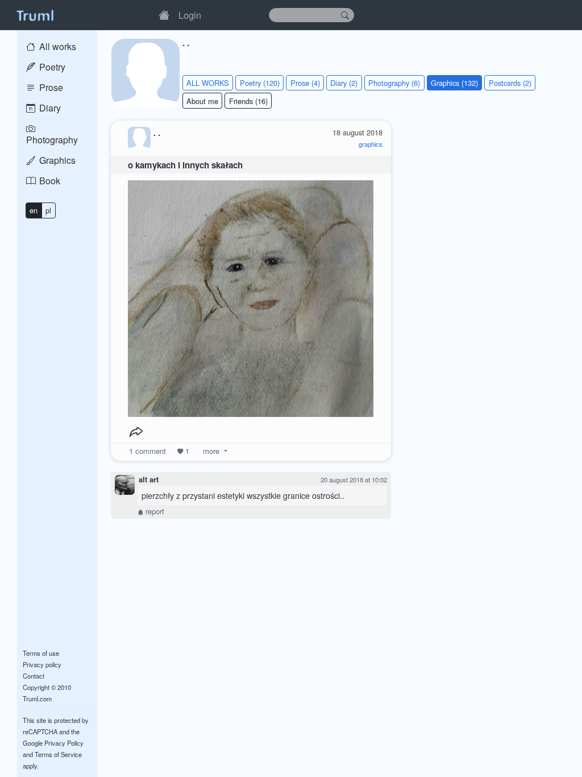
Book (48, 180)
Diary (49, 107)
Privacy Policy (64, 742)
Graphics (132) (454, 82)
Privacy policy (42, 664)
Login (189, 15)
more (211, 450)
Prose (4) (305, 82)
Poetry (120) (260, 82)
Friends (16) (248, 101)
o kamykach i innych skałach (185, 165)
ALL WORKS (207, 82)
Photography (52, 139)
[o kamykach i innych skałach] (250, 295)
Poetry (51, 66)
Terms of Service (58, 754)
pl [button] (48, 210)
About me (202, 101)
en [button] (34, 210)
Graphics (56, 160)
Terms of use (41, 653)
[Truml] (35, 15)
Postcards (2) (510, 82)
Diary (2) (343, 82)
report (153, 511)
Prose (50, 87)
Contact (33, 675)
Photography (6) (394, 82)
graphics (371, 143)
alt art (149, 479)
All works (56, 46)
